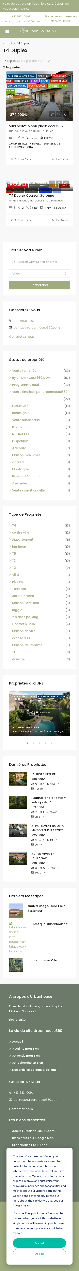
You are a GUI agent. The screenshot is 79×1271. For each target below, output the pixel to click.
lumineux (19, 546)
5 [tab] (54, 743)
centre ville (20, 532)
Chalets (18, 462)
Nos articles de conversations (34, 1070)
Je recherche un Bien (27, 1063)
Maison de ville (23, 631)
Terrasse (19, 589)
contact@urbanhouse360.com (21, 21)
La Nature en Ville (44, 960)
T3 (14, 561)
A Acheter (19, 483)
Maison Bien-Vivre (26, 455)
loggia (17, 610)
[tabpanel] (39, 713)
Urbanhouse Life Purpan (29, 1145)
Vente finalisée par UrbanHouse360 (40, 392)
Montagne (20, 469)
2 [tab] (35, 743)
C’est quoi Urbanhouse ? (49, 924)
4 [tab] (48, 743)
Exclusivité (20, 406)
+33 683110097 (24, 321)
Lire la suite (17, 1020)
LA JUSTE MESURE (43, 774)
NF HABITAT (20, 434)
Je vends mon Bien (26, 1056)
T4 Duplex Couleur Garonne (31, 195)
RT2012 (17, 427)
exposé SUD (21, 638)
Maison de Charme (27, 645)
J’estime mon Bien (25, 1049)
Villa (15, 575)
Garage (18, 659)
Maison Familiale (25, 603)
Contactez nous (22, 337)
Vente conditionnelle (28, 490)
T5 (14, 553)
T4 (14, 525)
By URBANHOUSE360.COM (31, 378)
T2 (14, 568)
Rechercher (39, 285)
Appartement (22, 539)
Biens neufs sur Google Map (33, 1138)
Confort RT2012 (24, 624)
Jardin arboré (23, 596)
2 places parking (25, 617)
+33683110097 (21, 16)
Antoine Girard (23, 159)
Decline (39, 1253)
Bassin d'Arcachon (27, 476)
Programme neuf (25, 385)
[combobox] (33, 61)
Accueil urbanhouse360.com (33, 1131)
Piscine (17, 582)
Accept (39, 1243)
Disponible (20, 441)
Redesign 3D (22, 413)
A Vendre (19, 448)
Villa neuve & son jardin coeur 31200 (38, 126)
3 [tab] (42, 743)
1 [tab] (29, 743)
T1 (13, 652)
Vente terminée (24, 371)
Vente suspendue (26, 420)
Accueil (17, 1042)
